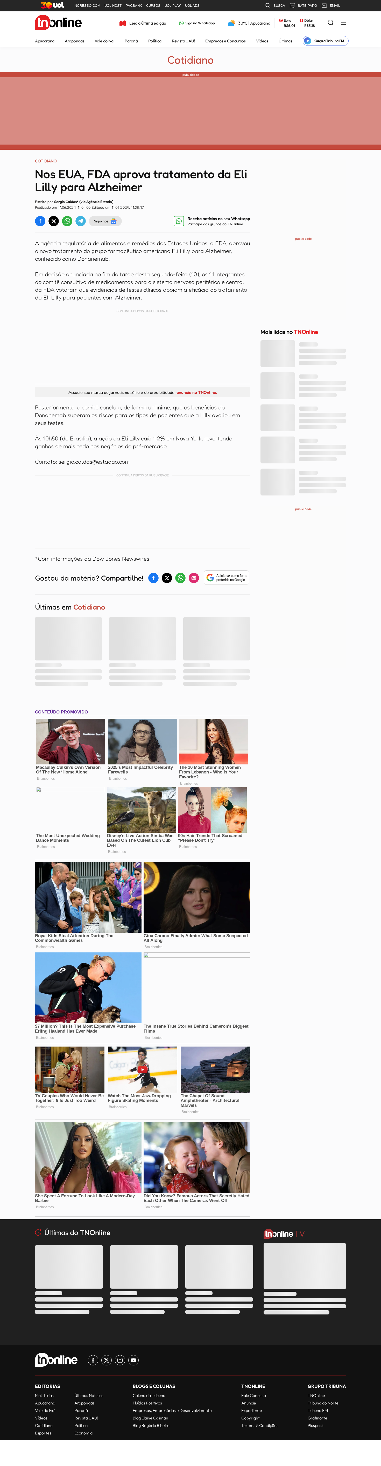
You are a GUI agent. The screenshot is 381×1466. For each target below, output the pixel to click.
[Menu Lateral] (343, 23)
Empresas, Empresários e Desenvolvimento (172, 1410)
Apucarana (44, 40)
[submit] (331, 23)
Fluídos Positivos (147, 1402)
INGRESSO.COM (87, 5)
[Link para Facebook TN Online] (93, 1360)
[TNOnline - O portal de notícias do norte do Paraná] (58, 23)
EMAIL (335, 5)
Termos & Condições (259, 1425)
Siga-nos (101, 221)
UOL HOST (113, 5)
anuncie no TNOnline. (197, 392)
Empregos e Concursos (225, 40)
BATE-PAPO (307, 5)
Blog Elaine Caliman (150, 1417)
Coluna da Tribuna (149, 1395)
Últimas (285, 40)
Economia (83, 1432)
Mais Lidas (44, 1395)
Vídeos (262, 40)
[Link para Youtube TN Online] (133, 1360)
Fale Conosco (253, 1395)
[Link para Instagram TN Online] (120, 1360)
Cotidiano (190, 60)
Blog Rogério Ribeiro (151, 1425)
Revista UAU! (183, 40)
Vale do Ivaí (104, 40)
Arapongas (74, 40)
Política (154, 40)
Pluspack (316, 1425)
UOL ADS (192, 5)
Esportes (43, 1432)
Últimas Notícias (88, 1395)
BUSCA (279, 5)
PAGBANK (134, 5)
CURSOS (153, 5)
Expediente (251, 1410)
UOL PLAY (173, 5)
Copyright (250, 1417)
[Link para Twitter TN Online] (106, 1360)
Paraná (131, 40)
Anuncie (248, 1402)
